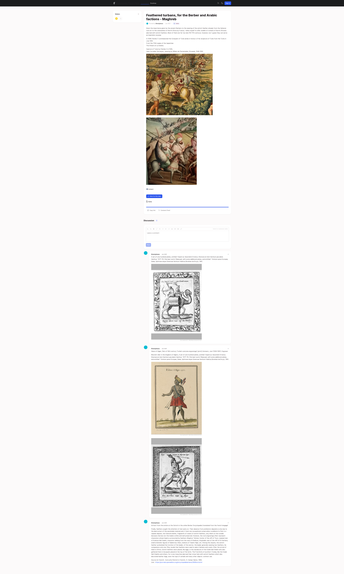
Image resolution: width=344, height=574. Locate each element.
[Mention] (175, 229)
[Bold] (153, 229)
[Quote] (172, 229)
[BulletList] (163, 229)
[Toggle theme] (222, 3)
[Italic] (156, 229)
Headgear (151, 189)
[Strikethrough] (159, 229)
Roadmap (153, 3)
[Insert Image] (178, 229)
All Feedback (145, 3)
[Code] (169, 229)
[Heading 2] (147, 229)
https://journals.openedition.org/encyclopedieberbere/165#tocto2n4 (178, 562)
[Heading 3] (150, 229)
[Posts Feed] (218, 3)
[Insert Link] (181, 229)
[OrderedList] (166, 229)
